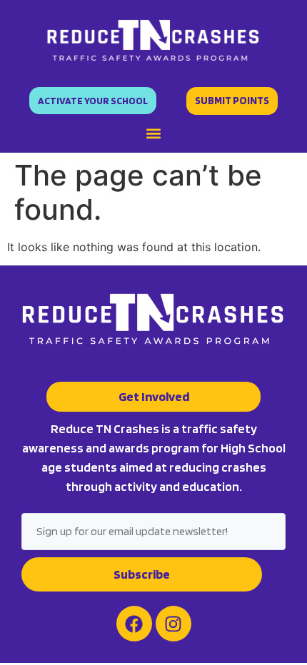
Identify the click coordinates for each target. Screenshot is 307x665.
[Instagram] (173, 623)
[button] (153, 134)
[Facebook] (134, 623)
